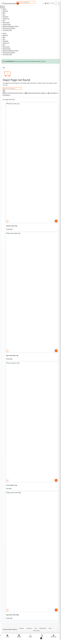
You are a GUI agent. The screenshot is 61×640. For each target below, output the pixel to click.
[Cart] (52, 3)
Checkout (5, 17)
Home (4, 9)
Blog (4, 13)
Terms (50, 628)
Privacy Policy (7, 24)
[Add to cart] (56, 221)
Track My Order (7, 30)
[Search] (18, 3)
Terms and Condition (9, 28)
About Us (5, 11)
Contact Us (6, 19)
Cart (4, 15)
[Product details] (7, 221)
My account (6, 22)
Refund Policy (42, 628)
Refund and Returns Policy (10, 26)
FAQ (4, 20)
